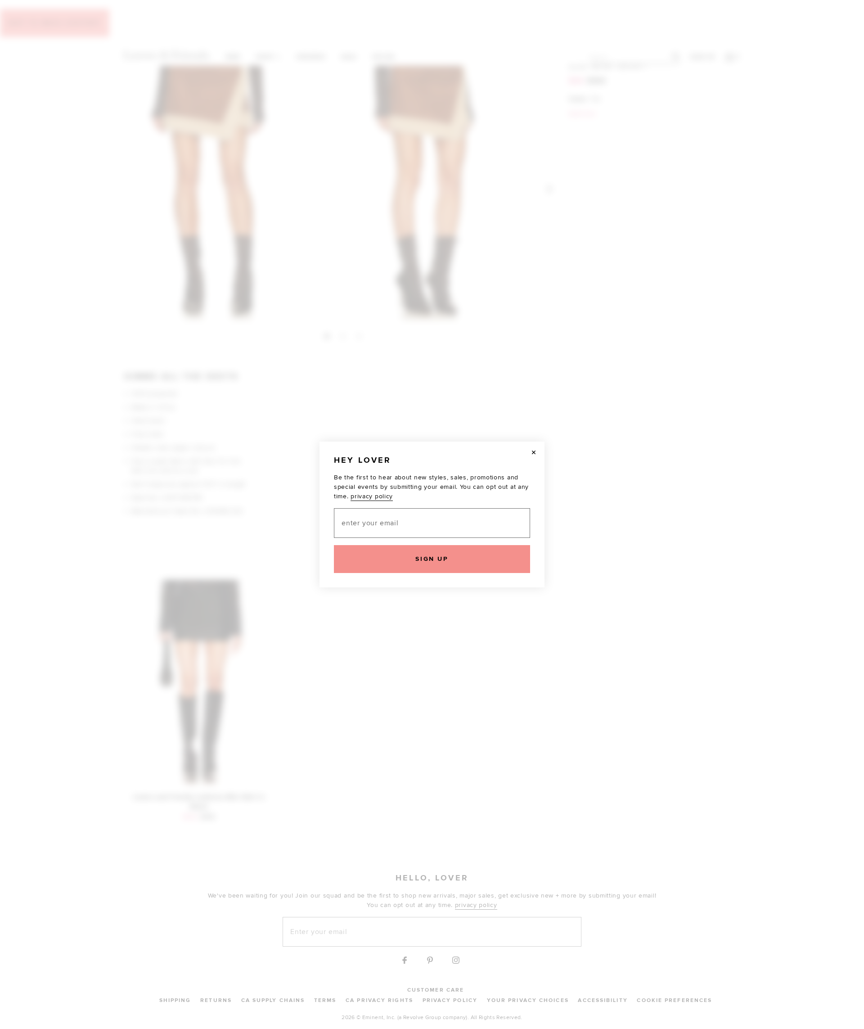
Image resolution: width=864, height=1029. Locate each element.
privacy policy (372, 496)
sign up (431, 559)
